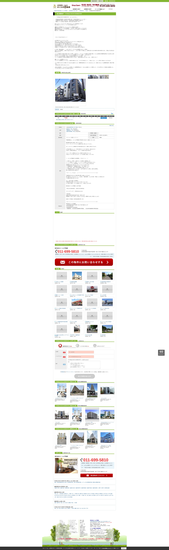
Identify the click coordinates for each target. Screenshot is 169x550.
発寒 (55, 502)
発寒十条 (106, 495)
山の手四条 (93, 495)
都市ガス (81, 522)
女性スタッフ (72, 525)
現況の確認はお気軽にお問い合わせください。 (65, 119)
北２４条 (81, 508)
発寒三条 (66, 493)
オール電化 (82, 521)
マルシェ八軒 (57, 422)
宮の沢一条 (89, 493)
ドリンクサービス (73, 520)
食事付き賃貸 (82, 527)
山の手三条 (105, 493)
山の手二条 (111, 495)
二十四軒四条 (61, 493)
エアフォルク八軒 (103, 398)
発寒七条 (97, 493)
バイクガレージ (72, 522)
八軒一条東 (56, 497)
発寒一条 (102, 495)
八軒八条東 (88, 495)
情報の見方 (111, 125)
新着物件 (61, 526)
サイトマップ (62, 522)
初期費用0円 (82, 532)
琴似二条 (69, 495)
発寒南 (69, 502)
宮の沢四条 (70, 497)
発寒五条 (73, 495)
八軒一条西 (78, 495)
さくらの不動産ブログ (74, 532)
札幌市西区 (71, 127)
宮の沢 (66, 502)
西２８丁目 (86, 508)
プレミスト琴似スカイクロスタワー (91, 398)
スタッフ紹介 (62, 531)
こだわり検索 (62, 527)
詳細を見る (104, 117)
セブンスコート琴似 (58, 445)
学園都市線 (68, 130)
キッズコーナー (72, 521)
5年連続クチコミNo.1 (64, 532)
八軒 (72, 130)
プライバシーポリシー (70, 371)
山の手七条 (56, 495)
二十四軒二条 (83, 495)
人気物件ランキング (63, 525)
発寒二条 (66, 497)
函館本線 (68, 128)
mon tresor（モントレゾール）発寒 (61, 398)
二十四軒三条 (76, 493)
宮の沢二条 (61, 497)
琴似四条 (85, 493)
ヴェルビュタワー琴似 (89, 445)
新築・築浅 (82, 520)
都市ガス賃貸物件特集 (68, 482)
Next (85, 90)
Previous (56, 90)
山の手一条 (98, 495)
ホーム (61, 520)
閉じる (123, 548)
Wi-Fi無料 (81, 531)
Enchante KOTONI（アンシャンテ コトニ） (107, 422)
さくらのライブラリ (73, 531)
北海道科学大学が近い (84, 533)
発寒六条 (81, 493)
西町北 (93, 493)
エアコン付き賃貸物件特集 (87, 482)
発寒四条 (101, 493)
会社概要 (61, 533)
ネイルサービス (72, 527)
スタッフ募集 (62, 530)
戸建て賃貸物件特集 (77, 482)
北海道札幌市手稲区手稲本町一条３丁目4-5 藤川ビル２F (100, 521)
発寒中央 (58, 502)
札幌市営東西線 (69, 131)
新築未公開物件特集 (96, 482)
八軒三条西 (75, 127)
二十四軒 (75, 502)
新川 (66, 508)
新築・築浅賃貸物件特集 (59, 482)
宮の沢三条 (61, 495)
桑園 (75, 508)
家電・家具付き (83, 530)
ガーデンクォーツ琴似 (89, 422)
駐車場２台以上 (83, 526)
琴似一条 (56, 493)
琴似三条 (66, 495)
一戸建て (81, 525)
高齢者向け (82, 536)
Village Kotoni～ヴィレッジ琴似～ (106, 445)
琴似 (71, 128)
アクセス (61, 521)
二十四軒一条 (70, 493)
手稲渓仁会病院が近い (84, 535)
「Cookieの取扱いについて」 (106, 548)
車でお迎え (72, 526)
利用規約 (62, 371)
